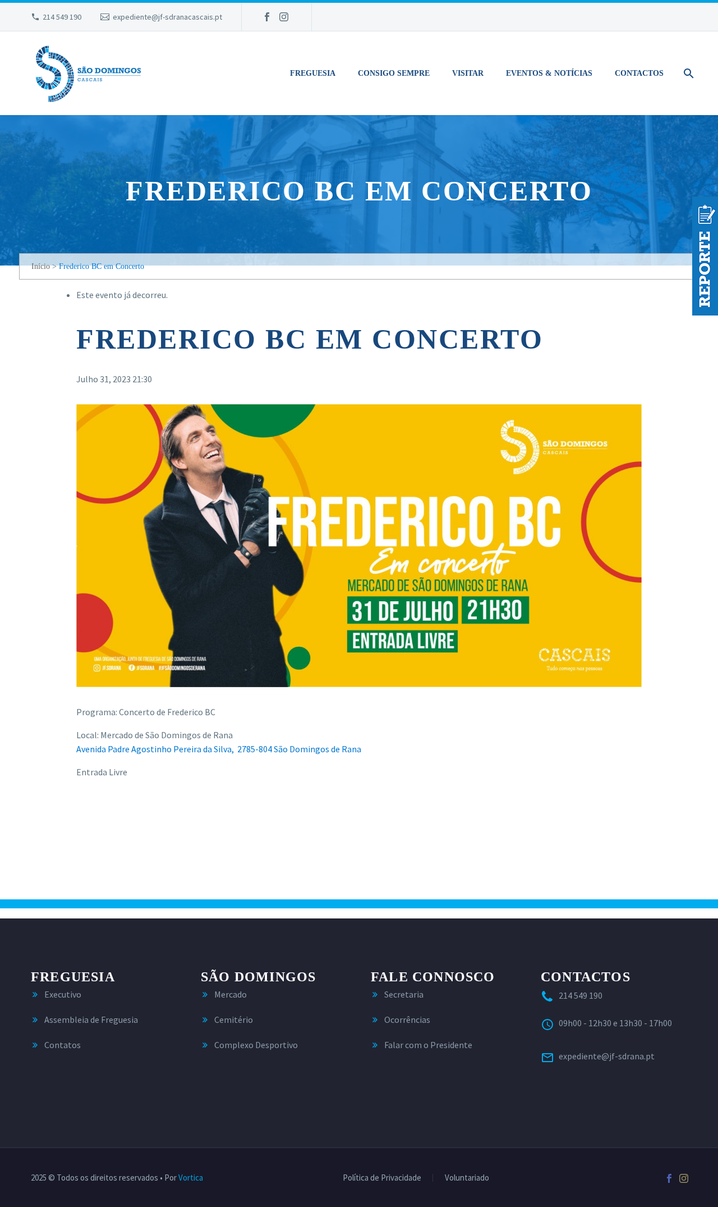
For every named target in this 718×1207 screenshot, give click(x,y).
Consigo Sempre (394, 73)
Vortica (190, 1177)
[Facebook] (267, 16)
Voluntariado (467, 1178)
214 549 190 (62, 17)
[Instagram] (283, 16)
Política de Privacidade (382, 1178)
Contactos (639, 73)
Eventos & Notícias (549, 73)
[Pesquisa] (686, 73)
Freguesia (312, 73)
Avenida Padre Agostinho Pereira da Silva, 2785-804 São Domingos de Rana (218, 749)
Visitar (468, 73)
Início (40, 266)
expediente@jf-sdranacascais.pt (167, 17)
